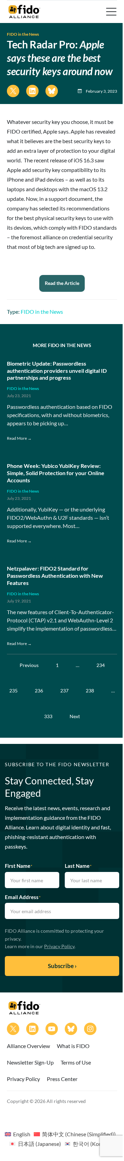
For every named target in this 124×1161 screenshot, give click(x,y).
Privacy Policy (59, 946)
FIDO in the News (23, 34)
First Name (18, 866)
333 (48, 716)
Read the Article (62, 283)
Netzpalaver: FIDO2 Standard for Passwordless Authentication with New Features (55, 575)
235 (13, 690)
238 (90, 690)
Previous (29, 665)
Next (75, 716)
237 (64, 690)
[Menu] (110, 12)
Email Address (23, 897)
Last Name (78, 866)
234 (100, 665)
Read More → (19, 438)
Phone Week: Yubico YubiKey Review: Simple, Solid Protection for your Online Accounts (55, 472)
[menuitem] (17, 1134)
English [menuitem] (21, 1134)
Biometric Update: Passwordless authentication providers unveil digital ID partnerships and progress (57, 370)
